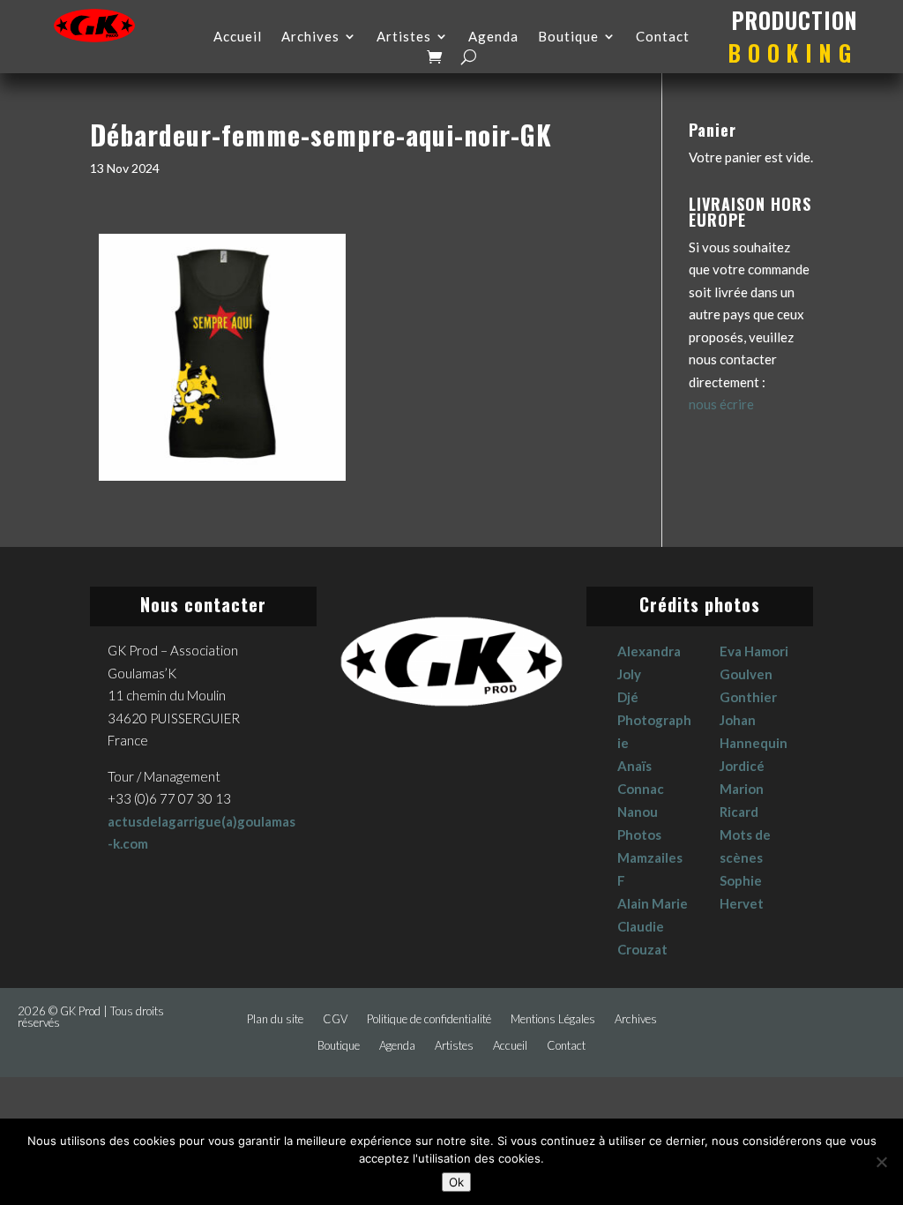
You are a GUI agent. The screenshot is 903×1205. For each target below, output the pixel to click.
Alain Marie (652, 903)
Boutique (568, 37)
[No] (881, 1162)
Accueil (237, 37)
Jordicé (742, 766)
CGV (335, 1019)
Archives (310, 37)
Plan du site (275, 1019)
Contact (663, 37)
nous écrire (721, 404)
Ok (456, 1182)
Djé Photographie (654, 720)
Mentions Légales (553, 1019)
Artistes (404, 37)
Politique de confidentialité (429, 1019)
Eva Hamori (754, 651)
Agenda (493, 37)
